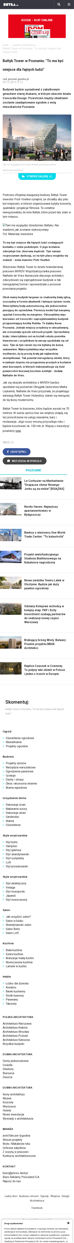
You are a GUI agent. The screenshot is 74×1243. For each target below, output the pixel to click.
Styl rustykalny (15, 858)
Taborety (11, 1003)
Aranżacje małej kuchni (20, 958)
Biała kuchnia (14, 950)
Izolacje (11, 775)
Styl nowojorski (15, 891)
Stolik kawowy (15, 995)
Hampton (11, 846)
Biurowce (8, 1073)
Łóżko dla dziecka (17, 983)
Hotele (7, 1110)
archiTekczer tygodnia (16, 1135)
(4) (39, 176)
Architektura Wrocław (16, 1031)
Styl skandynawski (17, 854)
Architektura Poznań (15, 1035)
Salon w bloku (14, 921)
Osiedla (7, 1065)
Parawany (12, 999)
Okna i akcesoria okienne (21, 783)
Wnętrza (55, 1196)
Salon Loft (12, 933)
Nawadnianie (14, 742)
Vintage (10, 887)
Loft (8, 862)
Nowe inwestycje (13, 1114)
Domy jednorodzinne (16, 1061)
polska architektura (24, 45)
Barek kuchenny (15, 991)
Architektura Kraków (15, 1027)
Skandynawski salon (18, 925)
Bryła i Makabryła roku (16, 1143)
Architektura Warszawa (17, 1023)
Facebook (37, 1207)
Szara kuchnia (14, 954)
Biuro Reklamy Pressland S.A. (21, 1177)
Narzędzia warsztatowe (21, 767)
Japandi (11, 895)
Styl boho (12, 842)
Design (66, 1196)
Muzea (7, 1098)
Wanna (10, 821)
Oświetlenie (13, 825)
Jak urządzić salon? (18, 916)
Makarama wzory (16, 809)
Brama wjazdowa (16, 787)
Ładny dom (11, 1196)
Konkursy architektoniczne (19, 1156)
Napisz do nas (12, 1181)
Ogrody (44, 1196)
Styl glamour (13, 850)
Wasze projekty (12, 1139)
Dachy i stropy (15, 779)
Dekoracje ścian (16, 804)
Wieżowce (9, 1106)
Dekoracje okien (16, 813)
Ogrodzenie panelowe (19, 771)
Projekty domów (16, 763)
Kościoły (8, 1102)
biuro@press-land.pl (15, 1173)
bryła (5, 45)
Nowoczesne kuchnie (19, 962)
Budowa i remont (29, 1196)
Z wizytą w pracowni (16, 1152)
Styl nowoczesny (16, 899)
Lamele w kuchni (16, 966)
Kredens (11, 987)
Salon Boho (13, 929)
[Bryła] (11, 4)
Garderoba (12, 817)
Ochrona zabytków (14, 1148)
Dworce (7, 1077)
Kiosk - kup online (37, 20)
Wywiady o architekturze (18, 1118)
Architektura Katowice (16, 1040)
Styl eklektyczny (16, 883)
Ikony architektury (14, 1094)
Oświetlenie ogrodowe (20, 738)
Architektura (37, 1200)
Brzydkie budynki (13, 1044)
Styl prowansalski (17, 866)
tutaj (18, 431)
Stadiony (8, 1069)
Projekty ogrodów (17, 746)
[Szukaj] (59, 4)
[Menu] (69, 4)
